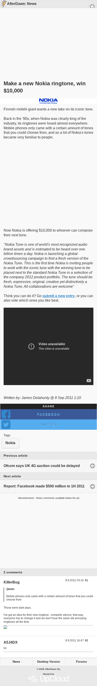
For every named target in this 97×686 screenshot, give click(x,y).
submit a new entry (58, 296)
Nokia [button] (10, 443)
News (16, 661)
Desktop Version (48, 661)
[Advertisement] (47, 36)
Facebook (48, 414)
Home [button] (92, 6)
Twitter (48, 424)
